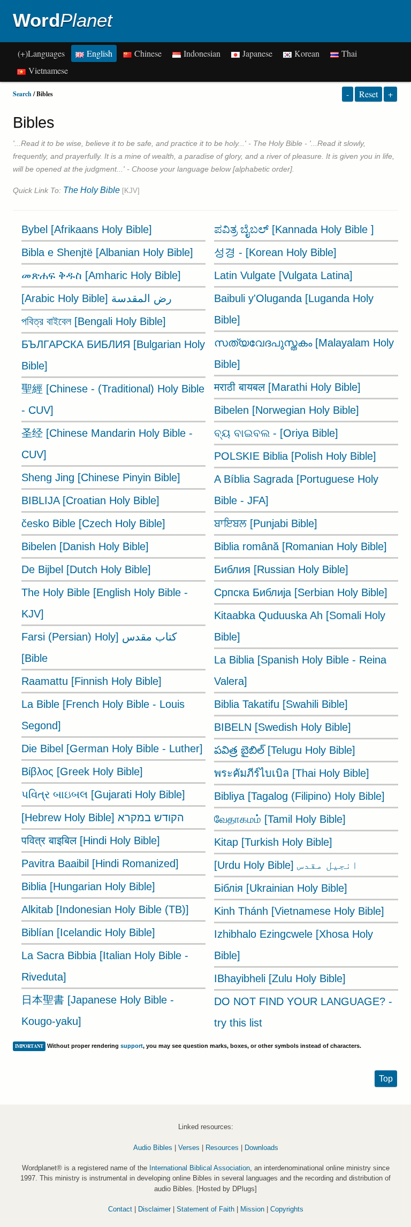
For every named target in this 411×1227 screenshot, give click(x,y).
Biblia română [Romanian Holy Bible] (300, 546)
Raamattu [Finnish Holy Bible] (91, 681)
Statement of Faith (205, 1209)
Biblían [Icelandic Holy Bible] (88, 932)
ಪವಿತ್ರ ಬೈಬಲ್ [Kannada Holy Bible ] (294, 229)
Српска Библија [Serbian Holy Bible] (300, 592)
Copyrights (286, 1209)
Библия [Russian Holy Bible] (281, 569)
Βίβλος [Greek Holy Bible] (82, 771)
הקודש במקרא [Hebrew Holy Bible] (102, 817)
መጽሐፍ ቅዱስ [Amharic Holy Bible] (101, 275)
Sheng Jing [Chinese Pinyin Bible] (100, 477)
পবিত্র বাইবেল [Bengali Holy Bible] (93, 321)
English (98, 53)
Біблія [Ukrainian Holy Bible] (280, 888)
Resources (222, 1148)
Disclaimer (154, 1209)
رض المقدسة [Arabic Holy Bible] (96, 298)
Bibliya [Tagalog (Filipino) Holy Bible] (299, 796)
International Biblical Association (199, 1168)
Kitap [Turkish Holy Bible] (273, 842)
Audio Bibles (152, 1148)
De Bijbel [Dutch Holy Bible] (86, 569)
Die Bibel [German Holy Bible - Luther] (112, 748)
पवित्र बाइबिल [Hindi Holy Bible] (90, 840)
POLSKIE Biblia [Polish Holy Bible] (295, 456)
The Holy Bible (91, 190)
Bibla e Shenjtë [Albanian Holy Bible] (107, 252)
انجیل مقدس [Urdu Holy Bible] (286, 865)
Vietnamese (47, 70)
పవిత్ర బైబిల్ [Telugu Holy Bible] (284, 750)
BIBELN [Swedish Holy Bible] (282, 727)
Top (386, 1078)
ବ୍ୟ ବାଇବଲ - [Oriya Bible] (276, 433)
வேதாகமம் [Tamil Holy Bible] (280, 819)
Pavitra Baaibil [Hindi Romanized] (100, 863)
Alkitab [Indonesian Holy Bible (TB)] (105, 909)
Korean (305, 53)
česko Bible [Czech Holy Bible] (93, 523)
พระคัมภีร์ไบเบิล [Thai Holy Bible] (291, 773)
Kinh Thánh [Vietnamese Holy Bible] (299, 911)
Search (22, 93)
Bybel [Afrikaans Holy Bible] (86, 229)
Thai (348, 53)
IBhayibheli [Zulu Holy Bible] (280, 978)
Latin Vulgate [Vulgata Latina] (283, 275)
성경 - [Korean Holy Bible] (275, 252)
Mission (252, 1209)
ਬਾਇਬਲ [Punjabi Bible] (265, 523)
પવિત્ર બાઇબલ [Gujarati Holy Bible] (103, 794)
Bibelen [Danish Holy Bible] (85, 546)
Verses (189, 1148)
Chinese (147, 53)
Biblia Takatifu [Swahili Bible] (281, 704)
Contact (120, 1209)
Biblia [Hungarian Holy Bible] (88, 886)
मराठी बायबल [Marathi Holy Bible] (287, 387)
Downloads (261, 1148)
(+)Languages (41, 53)
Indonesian (200, 53)
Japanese (256, 53)
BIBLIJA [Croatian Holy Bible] (90, 500)
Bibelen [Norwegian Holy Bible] (286, 410)
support (131, 1046)
